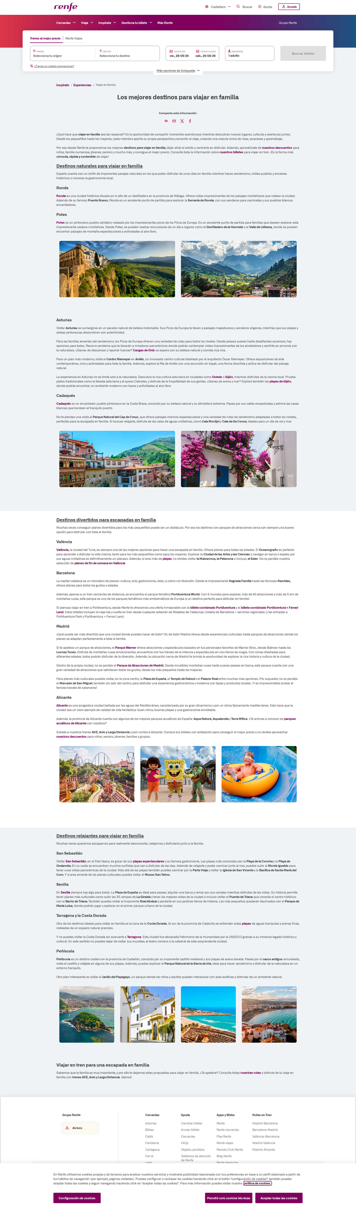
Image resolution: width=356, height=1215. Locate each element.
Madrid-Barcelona (265, 1123)
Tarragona (134, 937)
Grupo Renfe (288, 22)
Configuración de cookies (77, 1198)
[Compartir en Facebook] (190, 121)
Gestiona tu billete (134, 22)
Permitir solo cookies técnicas (228, 1198)
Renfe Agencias (227, 1162)
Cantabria (152, 1143)
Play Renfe (224, 1136)
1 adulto (233, 55)
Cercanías (63, 22)
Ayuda (267, 7)
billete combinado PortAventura (212, 607)
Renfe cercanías (228, 1129)
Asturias (150, 1123)
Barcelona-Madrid (265, 1129)
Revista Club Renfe (230, 1149)
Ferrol (149, 1156)
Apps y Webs (226, 1115)
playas (167, 558)
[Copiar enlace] (166, 121)
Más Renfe (165, 22)
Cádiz (149, 1136)
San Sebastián (76, 861)
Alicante (62, 705)
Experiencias (82, 85)
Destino (107, 51)
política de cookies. (257, 1183)
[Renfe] (65, 7)
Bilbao (149, 1129)
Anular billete (190, 1129)
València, (62, 549)
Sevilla (65, 892)
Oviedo (217, 377)
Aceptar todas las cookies (279, 1198)
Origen (40, 51)
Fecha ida (179, 51)
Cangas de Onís (144, 350)
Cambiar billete (191, 1123)
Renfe (221, 1123)
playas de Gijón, (281, 381)
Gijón (229, 377)
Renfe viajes (225, 1143)
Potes (60, 222)
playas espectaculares (148, 861)
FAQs (184, 1143)
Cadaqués (63, 403)
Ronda (61, 196)
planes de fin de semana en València (100, 563)
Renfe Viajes (73, 38)
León (148, 1162)
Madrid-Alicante (263, 1149)
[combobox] (59, 55)
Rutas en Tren (262, 1115)
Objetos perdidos (193, 1149)
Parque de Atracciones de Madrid (140, 665)
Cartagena (152, 1149)
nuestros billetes (231, 152)
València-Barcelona (265, 1136)
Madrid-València (263, 1143)
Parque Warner (125, 647)
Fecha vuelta (208, 51)
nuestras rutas (250, 1072)
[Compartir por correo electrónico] (174, 121)
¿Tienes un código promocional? (54, 66)
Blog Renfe (224, 1156)
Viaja (84, 22)
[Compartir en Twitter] (182, 121)
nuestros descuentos (277, 147)
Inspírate (104, 22)
